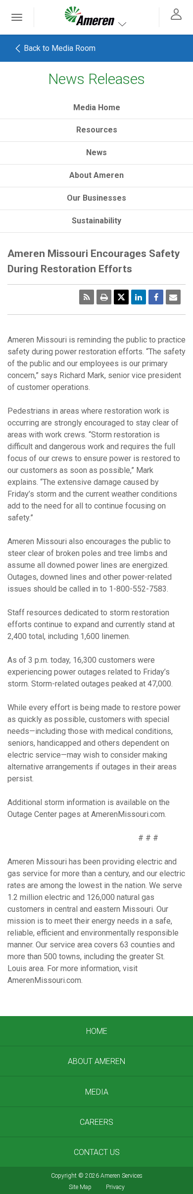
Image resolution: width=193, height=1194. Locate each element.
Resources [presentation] (96, 129)
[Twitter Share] (121, 297)
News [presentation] (96, 152)
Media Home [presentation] (96, 107)
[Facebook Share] (155, 297)
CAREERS (96, 1122)
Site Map (80, 1187)
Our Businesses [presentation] (96, 198)
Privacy (115, 1187)
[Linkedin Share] (138, 297)
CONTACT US (97, 1152)
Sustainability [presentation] (96, 220)
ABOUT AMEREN (96, 1061)
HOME (96, 1031)
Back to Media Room (59, 48)
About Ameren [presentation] (96, 175)
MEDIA (96, 1092)
